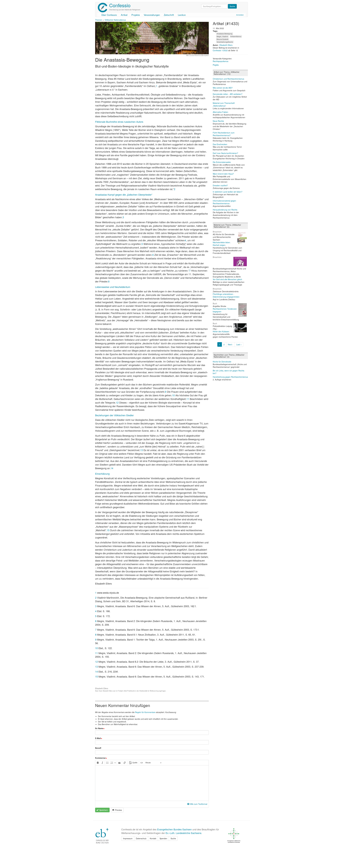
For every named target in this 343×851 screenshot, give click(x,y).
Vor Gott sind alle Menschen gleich (227, 279)
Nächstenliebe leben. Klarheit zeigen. (222, 243)
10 (173, 395)
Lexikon (182, 14)
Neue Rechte (218, 121)
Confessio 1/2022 (220, 50)
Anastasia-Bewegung (224, 33)
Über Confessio (109, 14)
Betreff (98, 748)
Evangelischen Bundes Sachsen (174, 829)
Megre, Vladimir (222, 36)
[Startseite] (103, 7)
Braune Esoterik (222, 39)
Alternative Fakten (220, 112)
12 (117, 402)
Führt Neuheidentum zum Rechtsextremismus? (223, 134)
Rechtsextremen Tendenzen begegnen (225, 310)
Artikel (124, 14)
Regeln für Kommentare (145, 712)
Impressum (128, 838)
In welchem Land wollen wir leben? (227, 191)
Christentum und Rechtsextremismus (228, 78)
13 (141, 450)
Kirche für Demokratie (222, 361)
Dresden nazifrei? (220, 185)
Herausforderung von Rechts (225, 209)
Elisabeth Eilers (225, 45)
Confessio (120, 5)
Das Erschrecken (220, 144)
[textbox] (152, 783)
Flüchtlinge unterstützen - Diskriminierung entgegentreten (226, 295)
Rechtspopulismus (220, 61)
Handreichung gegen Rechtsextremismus (230, 377)
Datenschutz (141, 838)
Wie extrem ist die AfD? (223, 87)
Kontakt (153, 838)
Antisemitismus (235, 36)
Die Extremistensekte (222, 162)
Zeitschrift (169, 14)
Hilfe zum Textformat (198, 804)
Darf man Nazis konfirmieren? (225, 153)
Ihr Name (99, 728)
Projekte (135, 14)
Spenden (163, 838)
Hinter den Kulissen (221, 331)
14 (112, 468)
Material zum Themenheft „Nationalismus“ (224, 104)
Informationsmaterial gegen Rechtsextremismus (224, 202)
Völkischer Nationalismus (115, 19)
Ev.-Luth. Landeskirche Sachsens (183, 833)
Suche (173, 838)
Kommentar (100, 758)
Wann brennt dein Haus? (223, 173)
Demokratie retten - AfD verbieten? (227, 94)
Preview (118, 810)
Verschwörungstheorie (225, 42)
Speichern (103, 810)
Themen (98, 19)
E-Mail (98, 738)
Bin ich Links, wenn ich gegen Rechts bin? (228, 372)
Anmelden (240, 15)
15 (108, 530)
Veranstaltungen (152, 14)
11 (187, 399)
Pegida (216, 65)
